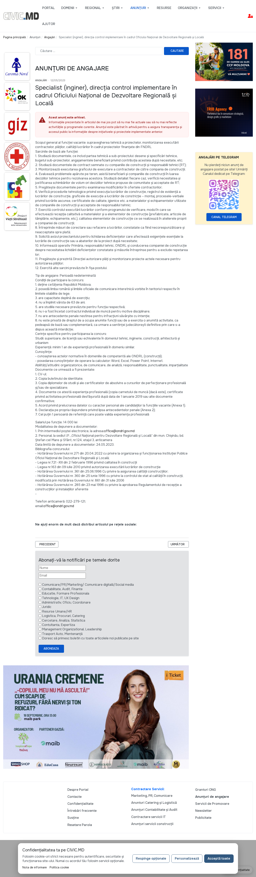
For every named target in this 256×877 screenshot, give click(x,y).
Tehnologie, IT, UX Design (60, 598)
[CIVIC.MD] (21, 16)
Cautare (177, 51)
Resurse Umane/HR (57, 611)
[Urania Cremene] (96, 717)
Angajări (41, 80)
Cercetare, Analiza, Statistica (63, 620)
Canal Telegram (224, 217)
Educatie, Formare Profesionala (65, 593)
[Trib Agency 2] (224, 112)
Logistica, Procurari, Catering (63, 616)
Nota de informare (34, 867)
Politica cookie (59, 867)
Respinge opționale (151, 858)
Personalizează (187, 858)
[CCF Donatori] (224, 61)
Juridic (46, 607)
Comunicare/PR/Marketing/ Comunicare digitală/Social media (88, 585)
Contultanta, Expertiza (58, 625)
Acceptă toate (219, 858)
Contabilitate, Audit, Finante (62, 589)
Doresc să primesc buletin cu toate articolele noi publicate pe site (90, 638)
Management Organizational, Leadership (72, 629)
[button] (70, 8)
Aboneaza (51, 648)
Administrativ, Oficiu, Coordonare (66, 602)
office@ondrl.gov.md (119, 431)
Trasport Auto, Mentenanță (62, 634)
